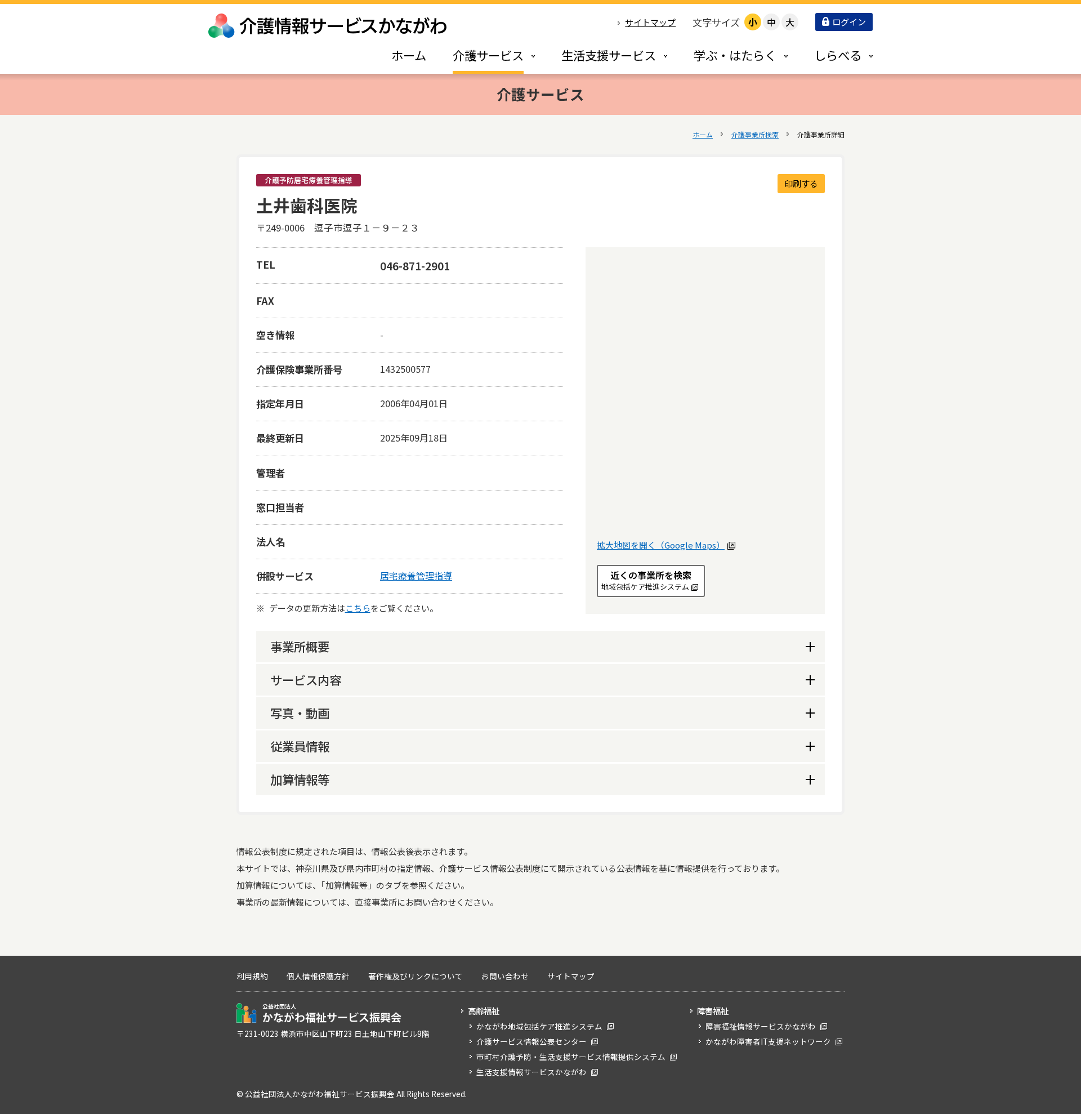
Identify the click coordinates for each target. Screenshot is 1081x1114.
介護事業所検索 (755, 134)
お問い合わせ (505, 976)
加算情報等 (299, 779)
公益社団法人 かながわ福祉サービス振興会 (318, 1013)
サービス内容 (305, 679)
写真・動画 (299, 712)
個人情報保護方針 (318, 976)
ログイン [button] (849, 22)
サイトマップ (650, 22)
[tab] (482, 55)
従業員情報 (299, 746)
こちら (357, 608)
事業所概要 (299, 646)
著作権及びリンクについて (415, 976)
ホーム (703, 134)
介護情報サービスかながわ (328, 26)
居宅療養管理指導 (416, 575)
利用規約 (252, 976)
